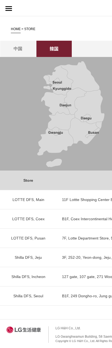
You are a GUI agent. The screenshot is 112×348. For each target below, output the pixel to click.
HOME (16, 29)
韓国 (54, 48)
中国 (18, 48)
